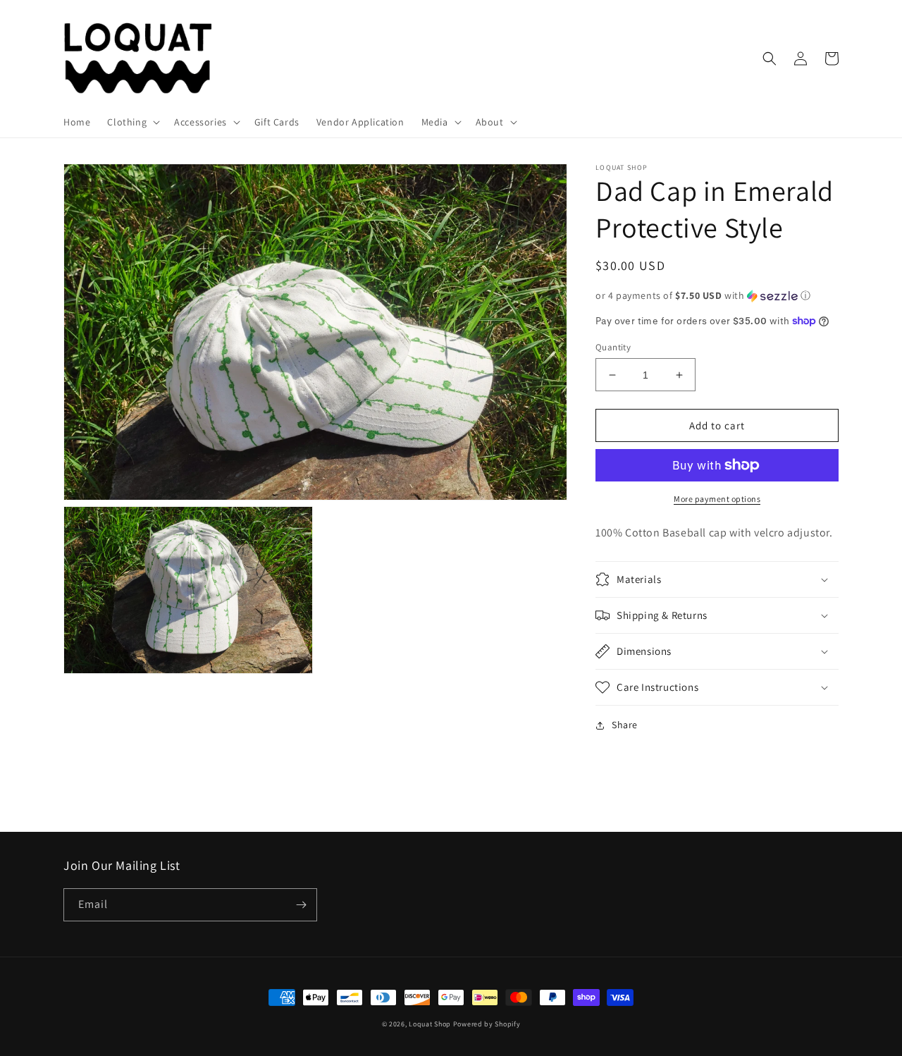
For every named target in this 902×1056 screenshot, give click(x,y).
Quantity (613, 347)
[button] (132, 122)
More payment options (717, 498)
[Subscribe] (300, 904)
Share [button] (625, 724)
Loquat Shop (430, 1024)
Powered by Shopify (487, 1024)
